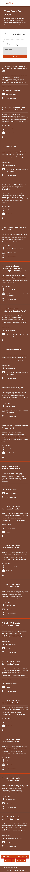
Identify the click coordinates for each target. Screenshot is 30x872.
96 (9, 860)
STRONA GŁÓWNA (8, 869)
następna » (23, 860)
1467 (18, 860)
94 (27, 856)
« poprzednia (5, 856)
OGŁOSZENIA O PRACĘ (18, 870)
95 (6, 860)
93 (23, 856)
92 (19, 856)
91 (15, 856)
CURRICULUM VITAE (18, 869)
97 (13, 860)
